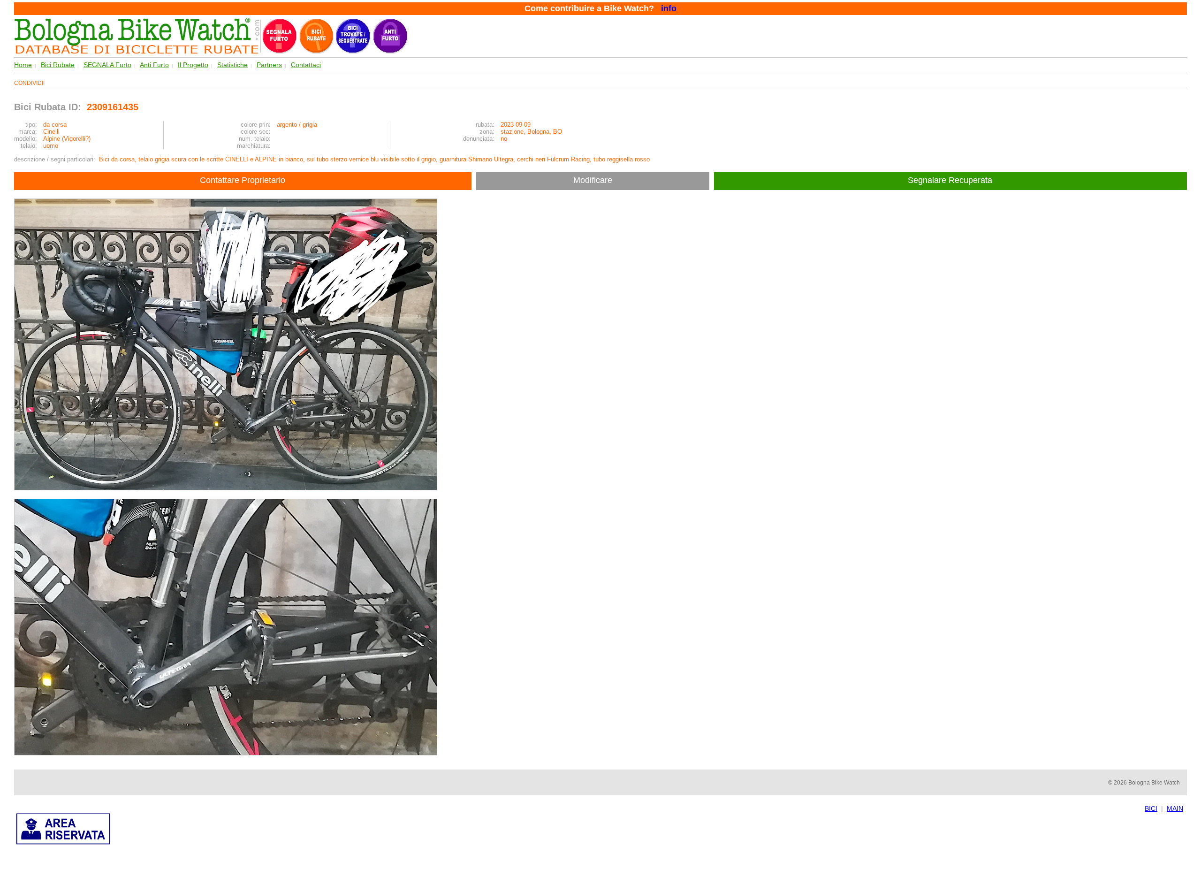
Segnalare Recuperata (951, 180)
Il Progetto (193, 65)
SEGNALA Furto (107, 65)
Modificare (592, 180)
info (669, 8)
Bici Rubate (58, 65)
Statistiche (232, 65)
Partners (269, 65)
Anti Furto (154, 65)
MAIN (1175, 808)
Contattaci (306, 65)
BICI (1151, 808)
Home (23, 65)
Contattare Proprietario (242, 180)
